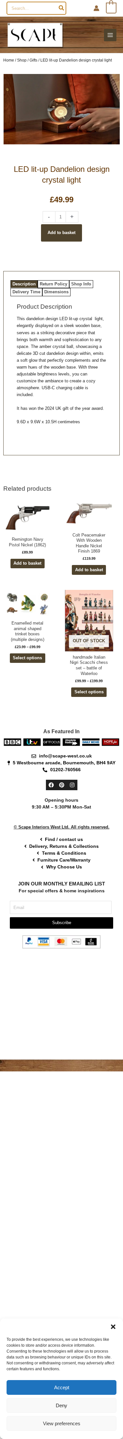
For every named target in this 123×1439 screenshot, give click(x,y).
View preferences (61, 1423)
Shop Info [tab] (81, 284)
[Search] (61, 8)
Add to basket (61, 232)
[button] (113, 1326)
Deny (61, 1405)
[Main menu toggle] (110, 35)
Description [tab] (24, 284)
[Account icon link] (96, 8)
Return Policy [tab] (53, 284)
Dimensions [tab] (56, 291)
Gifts (33, 60)
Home (8, 60)
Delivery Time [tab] (26, 291)
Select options (27, 657)
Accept (61, 1387)
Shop (22, 60)
